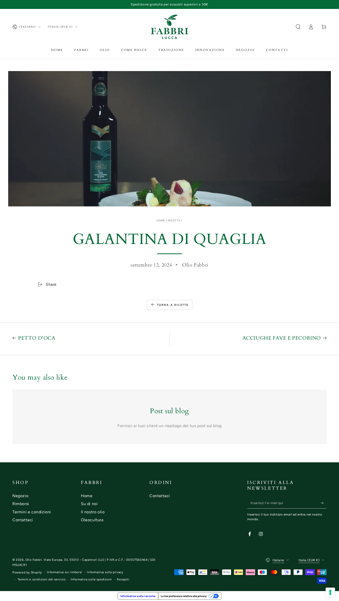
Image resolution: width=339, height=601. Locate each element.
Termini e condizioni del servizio (42, 579)
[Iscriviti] (324, 502)
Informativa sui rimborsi (64, 572)
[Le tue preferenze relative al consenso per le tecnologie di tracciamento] (330, 592)
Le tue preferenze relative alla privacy (184, 596)
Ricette (174, 220)
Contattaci (22, 520)
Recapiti (123, 579)
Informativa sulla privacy (105, 572)
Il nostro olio (92, 512)
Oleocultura (92, 520)
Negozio (20, 495)
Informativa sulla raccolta (138, 596)
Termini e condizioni (31, 512)
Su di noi (89, 503)
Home (161, 220)
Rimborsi (20, 503)
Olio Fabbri (34, 559)
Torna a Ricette (173, 305)
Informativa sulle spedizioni (91, 579)
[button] (298, 26)
